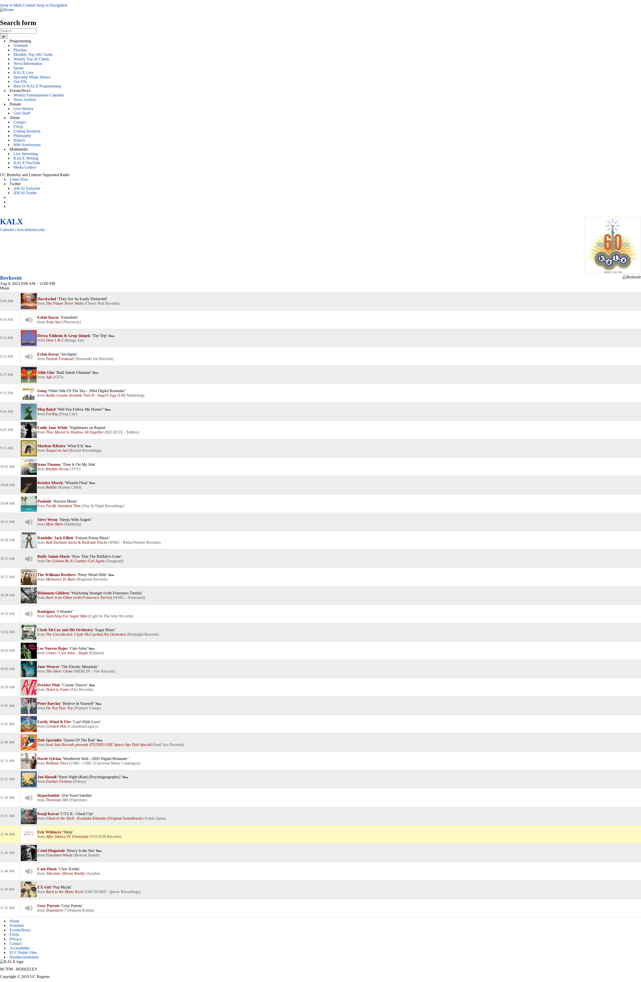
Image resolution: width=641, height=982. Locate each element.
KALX (11, 221)
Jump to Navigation (51, 5)
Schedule (21, 45)
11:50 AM (7, 889)
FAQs (18, 127)
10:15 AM (7, 522)
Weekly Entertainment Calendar (39, 95)
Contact (20, 122)
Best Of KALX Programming (37, 86)
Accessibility (20, 948)
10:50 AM (7, 687)
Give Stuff (22, 113)
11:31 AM (7, 816)
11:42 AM (7, 853)
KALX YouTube (27, 163)
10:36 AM (7, 632)
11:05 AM (7, 724)
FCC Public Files (23, 952)
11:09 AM (7, 742)
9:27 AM (6, 375)
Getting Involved (27, 131)
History (19, 140)
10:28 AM (7, 595)
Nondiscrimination (24, 957)
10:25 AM (7, 559)
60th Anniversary (27, 145)
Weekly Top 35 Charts (31, 59)
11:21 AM (7, 779)
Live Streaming (26, 154)
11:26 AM (7, 798)
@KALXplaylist (27, 188)
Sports (19, 68)
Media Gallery (25, 167)
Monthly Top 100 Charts (33, 54)
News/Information (28, 63)
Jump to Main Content (17, 5)
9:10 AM (6, 319)
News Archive (25, 99)
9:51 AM (6, 448)
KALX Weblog (26, 158)
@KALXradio (25, 193)
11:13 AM (7, 761)
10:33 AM (7, 614)
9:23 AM (6, 356)
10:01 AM (7, 467)
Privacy (16, 939)
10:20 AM (7, 540)
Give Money (24, 108)
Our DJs (20, 81)
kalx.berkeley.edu (31, 230)
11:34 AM (7, 834)
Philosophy (22, 136)
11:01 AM (7, 706)
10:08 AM (7, 503)
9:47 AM (6, 430)
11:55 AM (7, 908)
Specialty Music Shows (32, 77)
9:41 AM (6, 411)
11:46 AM (7, 871)
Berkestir (11, 278)
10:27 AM (7, 577)
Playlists (20, 50)
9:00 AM (6, 301)
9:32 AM (6, 393)
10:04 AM (7, 485)
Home (14, 921)
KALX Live (23, 72)
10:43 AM (7, 650)
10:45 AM (7, 669)
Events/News (20, 930)
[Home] (7, 10)
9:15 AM (6, 338)
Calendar (7, 230)
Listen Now (19, 179)
